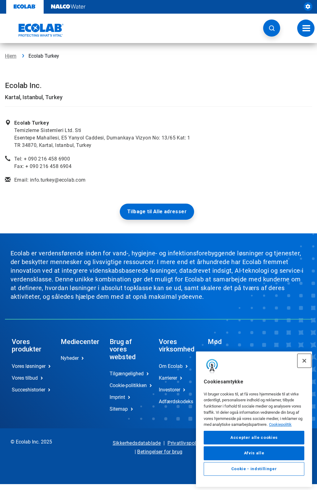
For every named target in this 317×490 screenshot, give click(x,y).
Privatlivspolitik (185, 443)
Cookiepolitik (280, 424)
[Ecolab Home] (34, 30)
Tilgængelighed (127, 374)
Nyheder (70, 358)
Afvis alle (254, 453)
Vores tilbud (25, 378)
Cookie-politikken (127, 385)
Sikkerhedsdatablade (137, 443)
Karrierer (168, 378)
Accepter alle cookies (254, 437)
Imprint (117, 397)
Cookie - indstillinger (254, 468)
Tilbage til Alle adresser (157, 211)
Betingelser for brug (159, 452)
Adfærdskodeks (176, 401)
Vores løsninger (29, 366)
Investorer (169, 390)
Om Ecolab (171, 366)
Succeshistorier (28, 390)
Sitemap (119, 409)
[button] (271, 28)
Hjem (10, 56)
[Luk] (304, 361)
